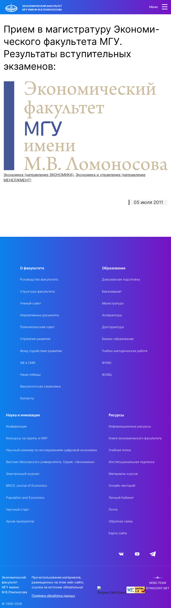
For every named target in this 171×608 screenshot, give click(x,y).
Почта (113, 509)
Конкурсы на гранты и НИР (26, 438)
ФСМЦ (107, 374)
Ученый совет (30, 303)
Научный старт (17, 509)
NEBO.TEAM (157, 583)
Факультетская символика (40, 386)
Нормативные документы (39, 315)
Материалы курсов (123, 474)
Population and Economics (25, 497)
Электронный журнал (22, 474)
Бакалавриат (112, 291)
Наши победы (30, 374)
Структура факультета (37, 291)
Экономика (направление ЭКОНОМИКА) (39, 174)
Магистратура (113, 303)
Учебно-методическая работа (124, 351)
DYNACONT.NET (157, 588)
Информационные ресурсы (130, 426)
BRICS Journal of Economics (26, 485)
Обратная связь (121, 521)
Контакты (27, 398)
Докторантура (113, 327)
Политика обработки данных (53, 596)
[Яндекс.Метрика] (111, 590)
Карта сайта (118, 533)
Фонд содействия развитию (41, 351)
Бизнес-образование (118, 339)
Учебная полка (120, 450)
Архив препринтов (20, 521)
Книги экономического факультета (135, 438)
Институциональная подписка (132, 462)
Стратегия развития (35, 339)
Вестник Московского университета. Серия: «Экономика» (50, 462)
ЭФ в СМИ (27, 363)
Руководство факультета (39, 279)
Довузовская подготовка (121, 279)
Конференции (16, 426)
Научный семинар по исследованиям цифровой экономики (51, 450)
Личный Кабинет (121, 497)
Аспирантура (112, 315)
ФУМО (107, 363)
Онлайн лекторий (122, 485)
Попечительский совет (37, 327)
